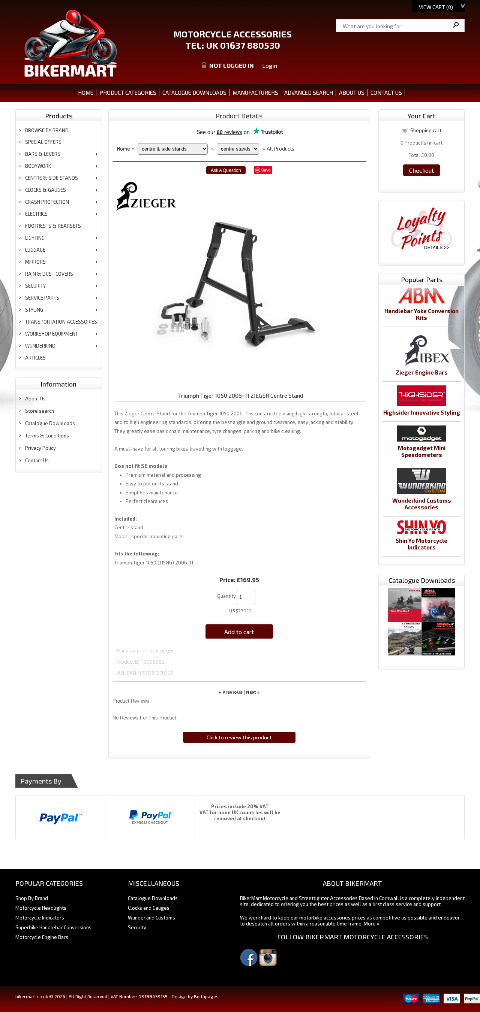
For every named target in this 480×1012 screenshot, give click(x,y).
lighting (35, 238)
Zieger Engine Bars (422, 372)
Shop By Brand (31, 898)
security (35, 286)
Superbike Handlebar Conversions (53, 927)
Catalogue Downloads (50, 423)
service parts (42, 298)
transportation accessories (61, 322)
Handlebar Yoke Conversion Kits (421, 314)
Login (269, 65)
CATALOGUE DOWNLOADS (194, 92)
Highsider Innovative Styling (421, 412)
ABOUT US (351, 92)
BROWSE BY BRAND (47, 130)
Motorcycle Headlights (40, 908)
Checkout (421, 170)
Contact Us (37, 460)
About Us (35, 399)
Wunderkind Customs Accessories (421, 503)
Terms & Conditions (47, 436)
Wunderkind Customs (151, 918)
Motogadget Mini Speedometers (422, 451)
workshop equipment (51, 334)
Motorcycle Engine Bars (41, 937)
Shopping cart (425, 130)
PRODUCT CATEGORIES (127, 92)
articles (35, 358)
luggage (35, 250)
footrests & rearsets (53, 226)
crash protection (47, 202)
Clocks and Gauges (149, 908)
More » (371, 924)
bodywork (38, 166)
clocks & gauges (45, 190)
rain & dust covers (49, 274)
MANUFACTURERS (255, 92)
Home (85, 92)
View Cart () (436, 7)
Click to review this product (239, 737)
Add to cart (239, 631)
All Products (280, 149)
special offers (43, 142)
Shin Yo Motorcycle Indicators (421, 544)
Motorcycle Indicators (39, 918)
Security (137, 927)
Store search (39, 411)
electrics (36, 214)
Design (179, 996)
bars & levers (42, 154)
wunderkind (40, 346)
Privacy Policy (40, 448)
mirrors (35, 262)
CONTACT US (386, 92)
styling (34, 310)
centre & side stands (51, 178)
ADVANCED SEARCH (308, 92)
